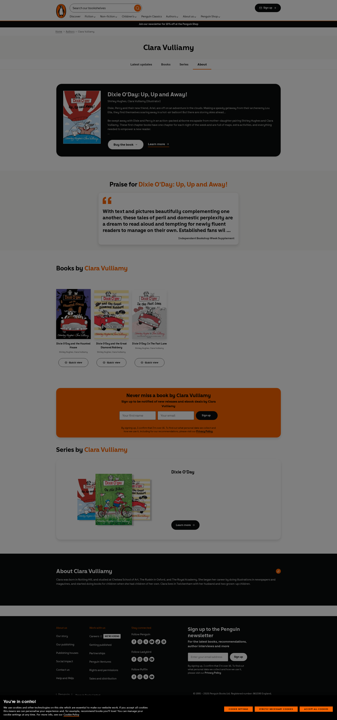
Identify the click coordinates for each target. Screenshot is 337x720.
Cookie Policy (71, 714)
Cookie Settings (238, 709)
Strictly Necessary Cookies (276, 709)
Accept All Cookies (316, 709)
